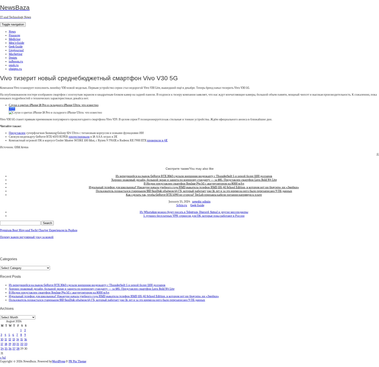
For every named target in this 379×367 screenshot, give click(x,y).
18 (6, 344)
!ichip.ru (181, 205)
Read (12, 109)
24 (2, 349)
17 (2, 344)
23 (25, 344)
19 (10, 344)
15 (21, 339)
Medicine (14, 39)
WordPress (58, 361)
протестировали (79, 137)
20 (14, 344)
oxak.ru (14, 65)
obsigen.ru (15, 69)
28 (18, 349)
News (12, 32)
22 (21, 344)
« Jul (3, 358)
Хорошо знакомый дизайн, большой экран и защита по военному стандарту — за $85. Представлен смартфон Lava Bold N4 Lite (194, 180)
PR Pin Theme (77, 361)
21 (17, 344)
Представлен (17, 133)
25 (6, 349)
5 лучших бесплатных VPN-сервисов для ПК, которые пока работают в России (194, 216)
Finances (14, 35)
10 (2, 339)
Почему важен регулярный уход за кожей (27, 237)
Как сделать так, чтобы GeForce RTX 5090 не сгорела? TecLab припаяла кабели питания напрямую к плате (194, 195)
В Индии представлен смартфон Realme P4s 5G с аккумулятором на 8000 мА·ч (194, 183)
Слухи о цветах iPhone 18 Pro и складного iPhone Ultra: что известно (53, 105)
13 (14, 339)
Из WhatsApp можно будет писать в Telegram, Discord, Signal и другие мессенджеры (194, 212)
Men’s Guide (16, 43)
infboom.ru (16, 61)
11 (6, 339)
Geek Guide (16, 46)
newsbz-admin (201, 201)
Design (13, 58)
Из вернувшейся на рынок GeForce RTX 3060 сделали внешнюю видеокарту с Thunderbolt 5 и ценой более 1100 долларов (194, 176)
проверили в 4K (157, 140)
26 (10, 349)
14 (17, 339)
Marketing (15, 54)
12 (10, 339)
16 (25, 339)
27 (14, 349)
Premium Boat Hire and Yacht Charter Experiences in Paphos (38, 230)
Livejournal (16, 50)
